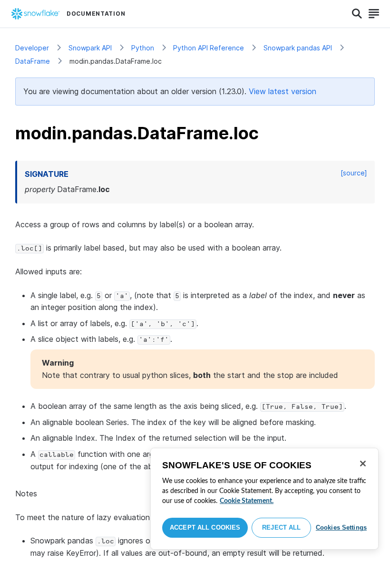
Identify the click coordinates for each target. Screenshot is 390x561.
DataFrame (32, 61)
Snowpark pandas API (297, 48)
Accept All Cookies (205, 527)
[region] (264, 499)
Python (142, 48)
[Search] (356, 14)
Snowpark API (90, 48)
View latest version (282, 91)
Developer (32, 48)
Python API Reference (208, 48)
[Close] (362, 463)
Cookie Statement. (246, 501)
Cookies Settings (341, 527)
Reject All (281, 527)
